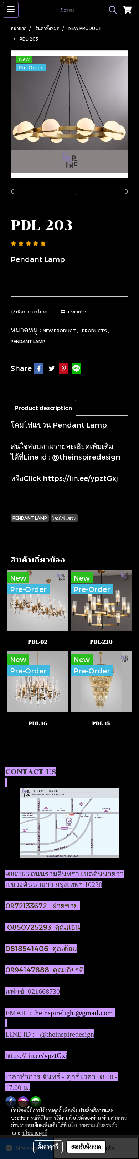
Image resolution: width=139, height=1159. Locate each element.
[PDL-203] (69, 115)
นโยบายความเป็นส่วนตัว (92, 1125)
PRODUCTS (95, 330)
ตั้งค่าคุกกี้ (48, 1146)
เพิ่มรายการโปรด (31, 311)
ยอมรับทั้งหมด (86, 1146)
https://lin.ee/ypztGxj (80, 478)
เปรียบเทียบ (76, 311)
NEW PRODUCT (60, 330)
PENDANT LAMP (28, 341)
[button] (110, 10)
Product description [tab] (43, 407)
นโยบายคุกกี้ (34, 1132)
